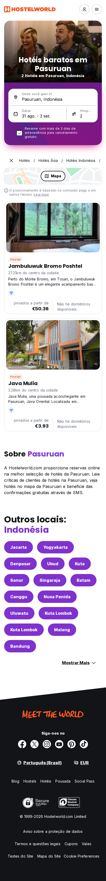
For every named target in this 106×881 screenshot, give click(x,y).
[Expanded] (11, 160)
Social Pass (84, 781)
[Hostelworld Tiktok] (84, 744)
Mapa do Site (49, 856)
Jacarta (18, 547)
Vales (86, 844)
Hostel (15, 259)
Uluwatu (19, 613)
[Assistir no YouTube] (59, 744)
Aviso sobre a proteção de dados (53, 831)
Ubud (52, 563)
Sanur (16, 580)
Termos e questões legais (37, 844)
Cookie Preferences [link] (81, 856)
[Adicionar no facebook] (22, 744)
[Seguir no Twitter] (34, 744)
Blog (15, 781)
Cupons (71, 844)
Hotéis (45, 781)
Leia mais (41, 194)
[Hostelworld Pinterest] (71, 744)
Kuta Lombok (58, 613)
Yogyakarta (55, 547)
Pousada (62, 781)
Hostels (29, 781)
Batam (83, 580)
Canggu (18, 596)
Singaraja (50, 580)
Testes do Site (20, 856)
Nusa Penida (57, 596)
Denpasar (20, 563)
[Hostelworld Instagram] (47, 744)
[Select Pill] (84, 9)
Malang (62, 629)
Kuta (80, 563)
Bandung (20, 646)
